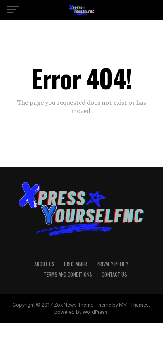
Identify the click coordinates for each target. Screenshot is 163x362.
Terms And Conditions (68, 274)
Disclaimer (75, 264)
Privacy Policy (112, 264)
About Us (44, 264)
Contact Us (114, 274)
